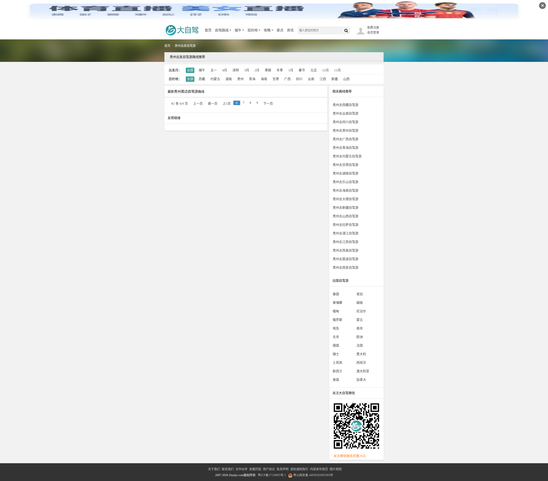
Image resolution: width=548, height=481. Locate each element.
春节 (302, 70)
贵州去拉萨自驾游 (345, 224)
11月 (337, 70)
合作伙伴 (241, 469)
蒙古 (359, 320)
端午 (238, 30)
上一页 (198, 103)
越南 (359, 302)
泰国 (336, 294)
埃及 (336, 328)
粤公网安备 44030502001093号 (313, 475)
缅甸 (336, 311)
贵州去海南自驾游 (345, 190)
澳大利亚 (362, 371)
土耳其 (337, 362)
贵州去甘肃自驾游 (345, 165)
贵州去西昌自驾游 (345, 250)
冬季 (280, 70)
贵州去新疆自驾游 (345, 207)
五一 (213, 70)
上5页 (227, 103)
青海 (252, 79)
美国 (336, 379)
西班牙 (361, 362)
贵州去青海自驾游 (345, 147)
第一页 (212, 103)
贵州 (240, 79)
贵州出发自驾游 (185, 45)
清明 (235, 70)
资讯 (290, 30)
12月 (325, 70)
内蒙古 (215, 79)
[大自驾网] (183, 37)
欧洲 (359, 337)
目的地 (252, 30)
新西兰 (337, 371)
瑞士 (336, 354)
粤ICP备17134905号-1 (272, 475)
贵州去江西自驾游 (345, 242)
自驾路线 (222, 30)
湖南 (228, 79)
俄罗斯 (337, 320)
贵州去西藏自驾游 (345, 105)
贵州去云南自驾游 (345, 113)
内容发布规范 (319, 469)
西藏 (202, 79)
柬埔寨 (337, 302)
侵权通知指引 (299, 469)
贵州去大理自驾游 (345, 199)
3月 (246, 70)
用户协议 (269, 469)
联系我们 (228, 469)
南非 (359, 328)
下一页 (268, 103)
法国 (359, 345)
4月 (224, 70)
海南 (264, 79)
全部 (190, 70)
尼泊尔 (361, 311)
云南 (311, 79)
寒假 (268, 70)
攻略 (267, 30)
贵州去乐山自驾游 (345, 182)
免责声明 (283, 469)
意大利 (361, 354)
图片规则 (336, 469)
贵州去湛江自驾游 (345, 233)
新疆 (334, 79)
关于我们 (214, 469)
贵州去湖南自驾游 (345, 173)
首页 (208, 30)
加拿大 (361, 379)
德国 (336, 345)
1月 (290, 70)
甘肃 (276, 79)
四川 (299, 79)
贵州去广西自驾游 (345, 139)
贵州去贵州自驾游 (345, 130)
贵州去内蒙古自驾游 (347, 156)
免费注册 (373, 27)
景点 (280, 30)
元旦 (313, 70)
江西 (323, 79)
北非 (336, 337)
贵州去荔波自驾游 (345, 259)
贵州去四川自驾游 (345, 122)
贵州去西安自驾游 (345, 267)
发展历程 (255, 469)
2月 (257, 70)
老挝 (359, 294)
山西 (346, 79)
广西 (287, 79)
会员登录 (373, 32)
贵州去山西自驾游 (345, 216)
